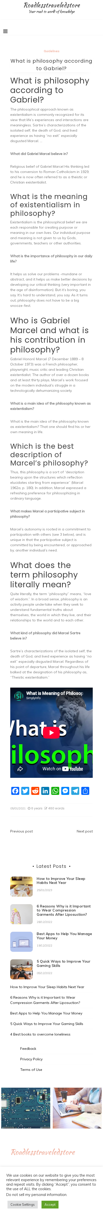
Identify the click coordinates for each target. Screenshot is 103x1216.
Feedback (28, 1048)
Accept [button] (50, 1204)
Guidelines (52, 51)
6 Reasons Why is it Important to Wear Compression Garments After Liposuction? (64, 910)
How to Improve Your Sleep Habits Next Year (61, 880)
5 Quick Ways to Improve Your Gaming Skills (63, 963)
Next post (85, 831)
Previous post (21, 831)
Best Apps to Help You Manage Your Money (64, 935)
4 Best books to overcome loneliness (40, 1034)
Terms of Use (31, 1069)
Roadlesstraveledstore (51, 5)
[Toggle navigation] (5, 31)
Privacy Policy (31, 1059)
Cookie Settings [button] (22, 1204)
